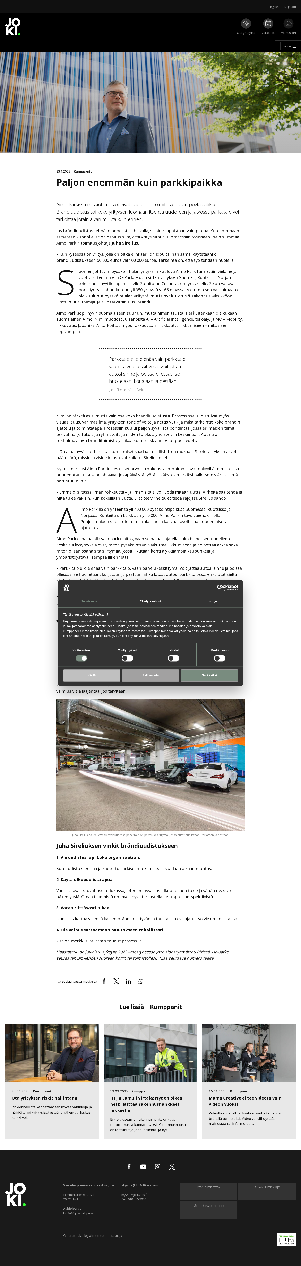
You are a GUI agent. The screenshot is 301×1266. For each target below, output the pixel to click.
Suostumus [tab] (89, 601)
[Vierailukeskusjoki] (15, 1194)
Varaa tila (268, 33)
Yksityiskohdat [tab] (150, 601)
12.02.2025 (119, 1091)
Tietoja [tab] (212, 601)
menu (287, 46)
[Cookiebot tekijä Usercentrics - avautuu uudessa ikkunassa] (220, 588)
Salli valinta (150, 675)
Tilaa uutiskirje (267, 1187)
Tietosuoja (115, 1236)
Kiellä (92, 675)
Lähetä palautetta (208, 1206)
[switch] (127, 658)
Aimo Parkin (68, 243)
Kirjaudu (290, 7)
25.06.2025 (21, 1091)
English (273, 7)
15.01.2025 (218, 1091)
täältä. (209, 958)
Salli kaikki (209, 675)
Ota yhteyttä (246, 33)
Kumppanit (83, 171)
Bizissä (203, 952)
